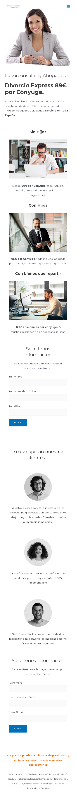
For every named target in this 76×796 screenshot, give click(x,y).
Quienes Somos (30, 783)
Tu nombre (16, 376)
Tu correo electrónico (22, 391)
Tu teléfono (16, 406)
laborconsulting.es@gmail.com (35, 778)
